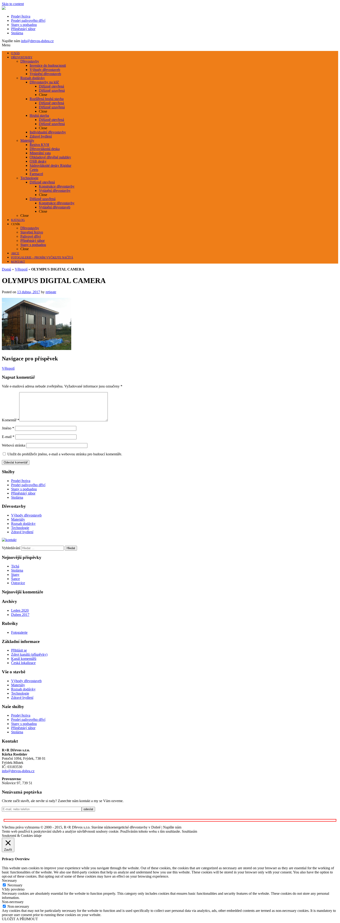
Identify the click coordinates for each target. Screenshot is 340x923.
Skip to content (13, 4)
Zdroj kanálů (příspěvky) (29, 654)
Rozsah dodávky (23, 524)
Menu (6, 45)
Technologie (20, 528)
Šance (15, 579)
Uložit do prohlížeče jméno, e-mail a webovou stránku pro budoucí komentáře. (64, 454)
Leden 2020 (20, 610)
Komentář (10, 420)
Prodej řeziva (20, 16)
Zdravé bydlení (22, 532)
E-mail (8, 437)
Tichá (15, 566)
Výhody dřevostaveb (26, 515)
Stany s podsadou (24, 25)
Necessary (14, 885)
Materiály (18, 519)
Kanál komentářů (23, 659)
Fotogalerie (19, 632)
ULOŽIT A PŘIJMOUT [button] (20, 919)
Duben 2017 (20, 615)
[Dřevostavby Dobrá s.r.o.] (4, 8)
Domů (6, 269)
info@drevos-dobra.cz (37, 41)
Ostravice (18, 583)
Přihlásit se (19, 650)
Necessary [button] (9, 880)
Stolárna (17, 33)
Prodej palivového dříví (28, 20)
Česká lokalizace (23, 663)
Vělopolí (21, 269)
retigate (51, 292)
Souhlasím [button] (189, 831)
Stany (15, 574)
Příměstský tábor (23, 29)
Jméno (8, 428)
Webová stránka (13, 445)
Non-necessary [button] (13, 902)
